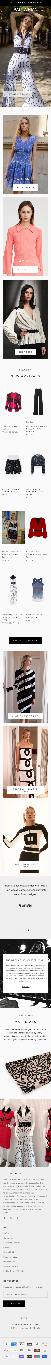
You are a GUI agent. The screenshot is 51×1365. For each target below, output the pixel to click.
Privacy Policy (9, 1261)
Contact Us (8, 1238)
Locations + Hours (11, 1242)
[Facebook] (4, 1217)
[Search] (42, 10)
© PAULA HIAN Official (25, 1324)
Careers (6, 1247)
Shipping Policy (10, 1257)
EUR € (24, 1318)
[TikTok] (17, 1217)
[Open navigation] (4, 10)
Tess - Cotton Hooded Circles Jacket (34, 491)
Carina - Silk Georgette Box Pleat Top (37, 554)
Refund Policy (9, 1252)
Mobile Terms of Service (14, 1271)
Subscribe (14, 1304)
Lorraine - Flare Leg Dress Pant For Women (37, 428)
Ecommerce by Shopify (30, 1328)
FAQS (6, 1233)
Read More (25, 986)
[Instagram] (11, 1217)
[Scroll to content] (25, 106)
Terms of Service (10, 1266)
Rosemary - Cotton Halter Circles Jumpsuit (12, 617)
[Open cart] (47, 9)
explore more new (25, 641)
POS (13, 1328)
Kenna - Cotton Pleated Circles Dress (10, 554)
